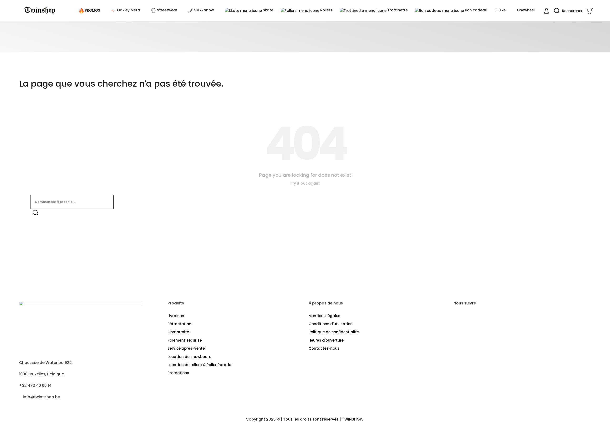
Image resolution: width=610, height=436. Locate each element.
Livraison (176, 315)
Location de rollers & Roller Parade (199, 364)
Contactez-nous (324, 348)
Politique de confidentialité (334, 331)
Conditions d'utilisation (331, 323)
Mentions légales (324, 315)
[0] (590, 10)
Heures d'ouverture (326, 340)
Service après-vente (186, 348)
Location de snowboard (190, 356)
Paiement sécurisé (185, 340)
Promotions (178, 372)
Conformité (178, 331)
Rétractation (179, 323)
